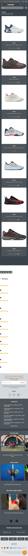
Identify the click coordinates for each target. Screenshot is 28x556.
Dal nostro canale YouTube (14, 490)
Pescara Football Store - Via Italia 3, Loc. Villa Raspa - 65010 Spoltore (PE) (14, 419)
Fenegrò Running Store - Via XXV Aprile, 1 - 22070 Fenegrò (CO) (14, 409)
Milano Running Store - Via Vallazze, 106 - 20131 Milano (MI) (13, 412)
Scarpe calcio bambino (20, 532)
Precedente (2, 283)
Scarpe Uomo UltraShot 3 (14, 79)
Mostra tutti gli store (14, 425)
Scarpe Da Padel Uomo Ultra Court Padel (14, 182)
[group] (12, 446)
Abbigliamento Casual (7, 532)
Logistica (4, 539)
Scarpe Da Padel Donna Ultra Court (14, 113)
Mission (20, 539)
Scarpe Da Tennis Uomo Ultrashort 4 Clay (14, 45)
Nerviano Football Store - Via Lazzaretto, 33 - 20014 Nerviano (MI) (14, 423)
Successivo (7, 283)
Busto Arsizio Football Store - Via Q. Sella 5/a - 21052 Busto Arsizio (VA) (14, 416)
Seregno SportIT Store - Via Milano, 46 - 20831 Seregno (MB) (13, 405)
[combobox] (12, 8)
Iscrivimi (22, 382)
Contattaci (13, 539)
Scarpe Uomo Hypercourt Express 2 (14, 250)
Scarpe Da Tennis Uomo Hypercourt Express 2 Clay (14, 147)
